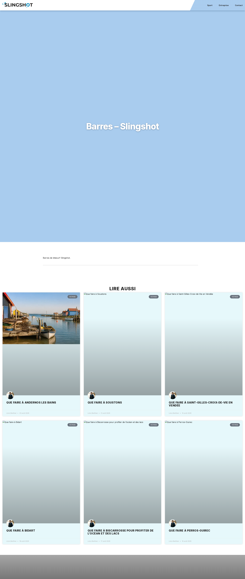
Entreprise (224, 5)
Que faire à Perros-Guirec (189, 530)
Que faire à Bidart (20, 530)
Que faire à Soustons (105, 402)
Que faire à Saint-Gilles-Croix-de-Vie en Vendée (200, 404)
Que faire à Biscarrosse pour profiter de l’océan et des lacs (121, 532)
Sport (209, 5)
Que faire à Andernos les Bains (31, 402)
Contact (239, 5)
